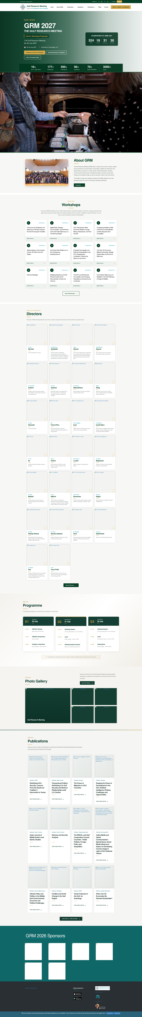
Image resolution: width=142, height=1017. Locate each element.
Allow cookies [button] (110, 1013)
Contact (106, 7)
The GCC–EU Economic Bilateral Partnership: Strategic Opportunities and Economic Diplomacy (105, 253)
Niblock (53, 496)
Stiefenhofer (100, 534)
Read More (79, 185)
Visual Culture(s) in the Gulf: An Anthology (81, 896)
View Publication (36, 799)
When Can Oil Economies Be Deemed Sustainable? (104, 896)
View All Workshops (71, 293)
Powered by (98, 1001)
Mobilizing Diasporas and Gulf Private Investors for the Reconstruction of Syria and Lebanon (58, 278)
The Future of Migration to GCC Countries (80, 785)
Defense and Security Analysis (60, 836)
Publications (91, 7)
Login (119, 1)
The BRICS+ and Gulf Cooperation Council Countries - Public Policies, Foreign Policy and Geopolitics (82, 841)
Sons (75, 534)
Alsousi (98, 349)
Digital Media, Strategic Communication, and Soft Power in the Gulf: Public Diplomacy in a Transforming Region (59, 230)
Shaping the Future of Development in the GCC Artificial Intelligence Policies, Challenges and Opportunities (104, 789)
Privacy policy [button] (117, 1013)
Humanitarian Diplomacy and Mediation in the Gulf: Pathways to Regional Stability (105, 277)
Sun (29, 569)
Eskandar (31, 425)
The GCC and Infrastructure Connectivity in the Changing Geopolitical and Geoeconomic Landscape (82, 278)
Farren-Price (55, 425)
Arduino (31, 388)
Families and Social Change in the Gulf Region (59, 896)
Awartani (54, 388)
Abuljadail (54, 349)
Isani (75, 425)
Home (52, 7)
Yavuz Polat (55, 569)
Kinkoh (53, 461)
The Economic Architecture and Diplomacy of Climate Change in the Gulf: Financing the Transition (36, 229)
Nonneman (77, 496)
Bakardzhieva (78, 388)
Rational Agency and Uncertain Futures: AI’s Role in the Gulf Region (36, 252)
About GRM (60, 7)
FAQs (99, 7)
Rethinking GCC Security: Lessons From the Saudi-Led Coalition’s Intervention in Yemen (38, 788)
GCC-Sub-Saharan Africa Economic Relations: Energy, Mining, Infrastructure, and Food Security (82, 230)
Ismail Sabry (100, 425)
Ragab (98, 496)
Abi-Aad (31, 349)
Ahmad (75, 349)
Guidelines (81, 7)
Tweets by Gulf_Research (31, 988)
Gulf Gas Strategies (32, 275)
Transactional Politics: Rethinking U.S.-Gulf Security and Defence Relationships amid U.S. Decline (60, 788)
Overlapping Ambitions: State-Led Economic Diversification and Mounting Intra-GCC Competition (105, 230)
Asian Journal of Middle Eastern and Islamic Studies (37, 837)
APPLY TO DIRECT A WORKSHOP (120, 7)
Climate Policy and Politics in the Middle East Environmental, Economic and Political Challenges (37, 898)
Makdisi (31, 496)
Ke (29, 461)
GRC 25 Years (99, 992)
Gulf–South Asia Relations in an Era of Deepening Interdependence (59, 252)
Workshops (71, 7)
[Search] (111, 1)
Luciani (75, 461)
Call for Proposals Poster (32, 57)
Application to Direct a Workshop (34, 52)
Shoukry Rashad (56, 534)
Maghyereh (100, 461)
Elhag (98, 388)
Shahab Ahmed (33, 534)
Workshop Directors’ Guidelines (56, 52)
